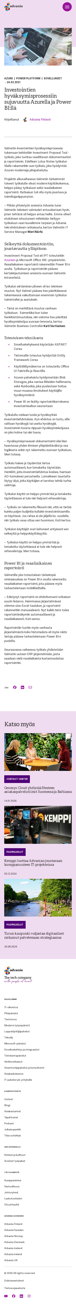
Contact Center (17, 779)
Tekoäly (8, 1037)
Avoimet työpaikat (14, 1161)
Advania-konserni (14, 1216)
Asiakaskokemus (13, 1073)
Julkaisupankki (12, 1129)
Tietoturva (10, 1019)
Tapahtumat (11, 1117)
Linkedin (22, 1296)
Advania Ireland (13, 1254)
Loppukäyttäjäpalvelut (17, 1031)
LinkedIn (23, 687)
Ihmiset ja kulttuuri (14, 1155)
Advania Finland (40, 119)
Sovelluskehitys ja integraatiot (21, 1049)
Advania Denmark (14, 1242)
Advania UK (11, 1260)
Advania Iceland (13, 1248)
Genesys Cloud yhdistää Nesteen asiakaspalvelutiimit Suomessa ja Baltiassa (38, 790)
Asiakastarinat (12, 1111)
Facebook (15, 687)
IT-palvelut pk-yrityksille (18, 1079)
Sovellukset (53, 78)
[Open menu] (67, 6)
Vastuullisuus (12, 1186)
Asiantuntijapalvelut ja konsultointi (24, 1067)
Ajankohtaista (12, 1091)
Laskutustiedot (13, 1198)
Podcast (9, 1123)
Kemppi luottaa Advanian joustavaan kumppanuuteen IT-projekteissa (33, 863)
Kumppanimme (12, 1180)
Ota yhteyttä (11, 1204)
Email (31, 687)
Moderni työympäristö (17, 1025)
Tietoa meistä (11, 1172)
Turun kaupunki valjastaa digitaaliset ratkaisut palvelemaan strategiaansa (34, 936)
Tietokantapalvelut (15, 1055)
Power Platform (28, 78)
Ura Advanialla (12, 1147)
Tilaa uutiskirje (12, 1135)
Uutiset (8, 1099)
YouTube (6, 1296)
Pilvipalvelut (14, 852)
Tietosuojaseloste (14, 1288)
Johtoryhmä (11, 1192)
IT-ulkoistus (11, 1007)
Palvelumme (10, 999)
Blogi (7, 1105)
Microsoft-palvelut (15, 1043)
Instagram (29, 1296)
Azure (8, 78)
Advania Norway (13, 1236)
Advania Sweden (14, 1230)
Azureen (9, 260)
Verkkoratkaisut (13, 1061)
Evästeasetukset (14, 1280)
